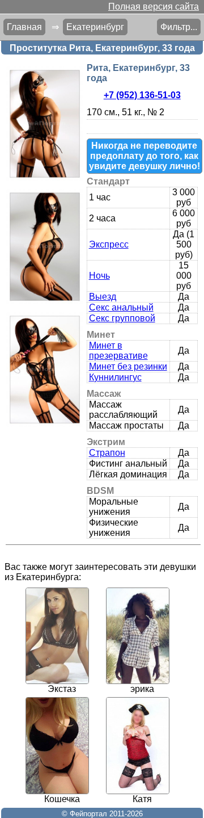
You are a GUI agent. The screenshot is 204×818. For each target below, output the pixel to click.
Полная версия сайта (153, 6)
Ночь (99, 275)
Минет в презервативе (118, 350)
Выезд (102, 296)
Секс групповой (122, 318)
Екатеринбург (95, 27)
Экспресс (109, 244)
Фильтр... (178, 27)
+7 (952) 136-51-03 (142, 95)
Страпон (107, 453)
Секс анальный (121, 307)
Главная (24, 27)
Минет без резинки (128, 366)
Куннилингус (115, 377)
